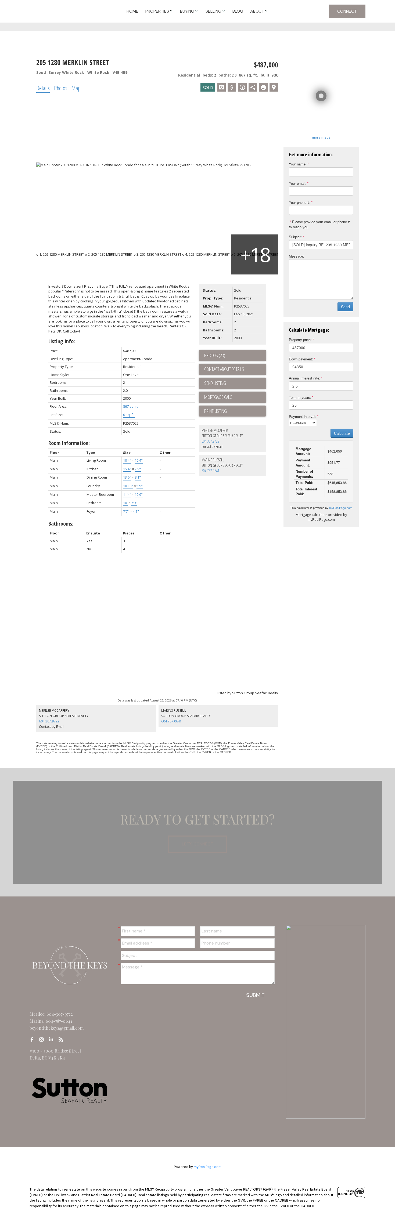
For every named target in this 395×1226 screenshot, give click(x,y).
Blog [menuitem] (237, 11)
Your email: (297, 183)
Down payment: (301, 358)
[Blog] (62, 1039)
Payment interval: (302, 416)
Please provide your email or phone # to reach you (319, 224)
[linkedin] (52, 1039)
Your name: (298, 164)
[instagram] (43, 1039)
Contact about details (224, 369)
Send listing (215, 383)
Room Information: (69, 443)
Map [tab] (76, 88)
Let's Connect (197, 844)
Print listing (215, 411)
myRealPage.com (340, 507)
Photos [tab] (60, 88)
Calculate (342, 433)
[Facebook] (33, 1039)
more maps (321, 137)
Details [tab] (43, 88)
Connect (347, 11)
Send (345, 306)
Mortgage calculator (235, 397)
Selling (213, 11)
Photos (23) (214, 355)
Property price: (300, 339)
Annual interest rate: (304, 378)
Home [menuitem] (132, 11)
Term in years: (300, 397)
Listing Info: (61, 341)
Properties (157, 11)
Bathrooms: (60, 523)
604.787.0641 (210, 470)
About (257, 11)
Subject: (295, 236)
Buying (187, 11)
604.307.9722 (210, 441)
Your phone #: (299, 202)
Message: (296, 256)
